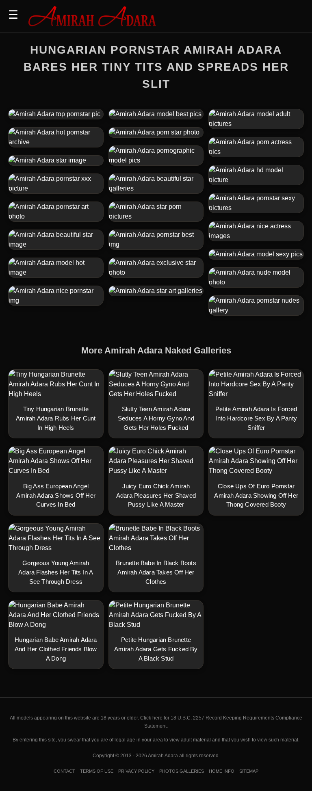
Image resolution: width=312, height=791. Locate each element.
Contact (64, 771)
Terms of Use (96, 771)
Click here (151, 718)
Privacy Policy (136, 771)
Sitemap (248, 771)
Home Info (221, 771)
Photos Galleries (181, 771)
